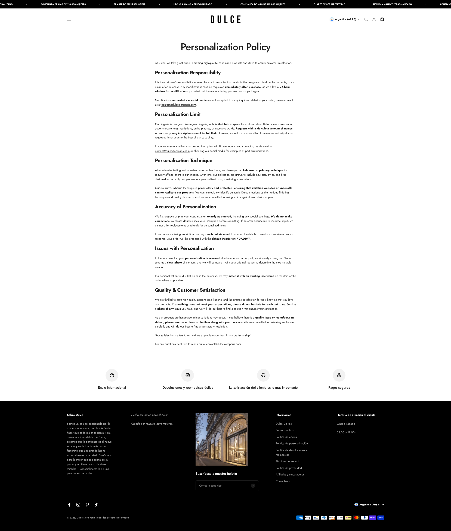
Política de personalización (292, 443)
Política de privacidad (289, 468)
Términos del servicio (288, 461)
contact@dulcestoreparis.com (178, 105)
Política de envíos (286, 437)
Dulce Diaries (284, 424)
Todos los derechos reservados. (112, 517)
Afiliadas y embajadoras (290, 474)
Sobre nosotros (285, 430)
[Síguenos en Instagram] (78, 504)
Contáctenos (283, 481)
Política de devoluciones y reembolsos (291, 452)
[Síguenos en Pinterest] (87, 504)
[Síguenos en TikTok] (96, 504)
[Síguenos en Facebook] (69, 504)
